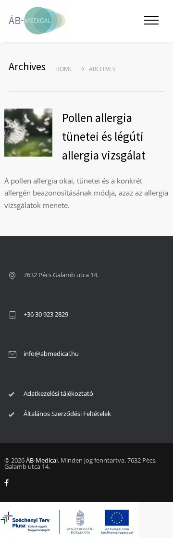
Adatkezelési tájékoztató (58, 393)
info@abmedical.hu (51, 353)
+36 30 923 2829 (46, 314)
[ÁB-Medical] (69, 21)
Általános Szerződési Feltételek (67, 413)
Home (64, 69)
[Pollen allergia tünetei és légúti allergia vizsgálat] (28, 133)
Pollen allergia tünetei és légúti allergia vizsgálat (104, 136)
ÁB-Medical (42, 460)
